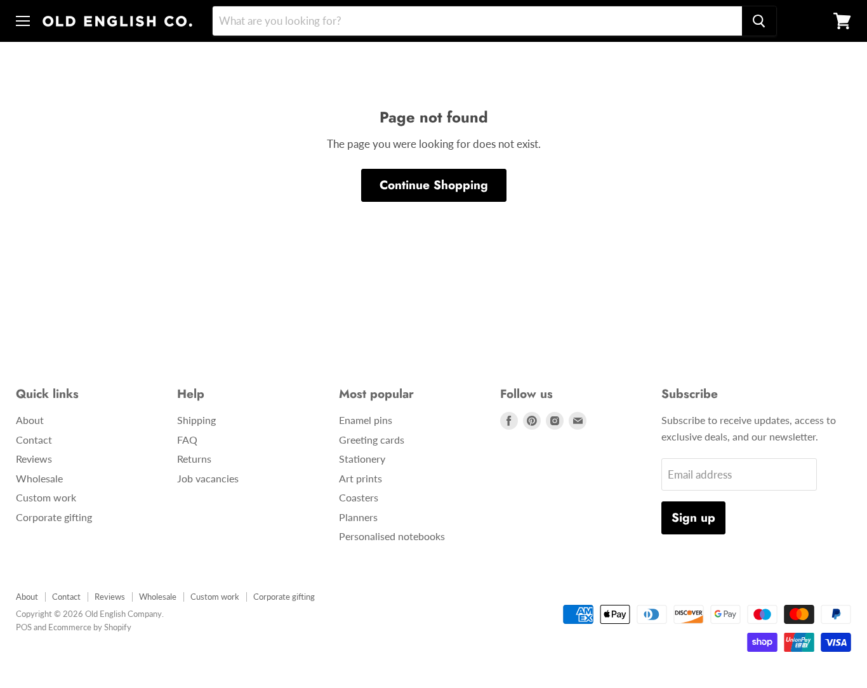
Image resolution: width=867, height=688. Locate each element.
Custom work (46, 497)
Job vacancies (208, 478)
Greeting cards (371, 439)
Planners (358, 517)
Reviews (34, 459)
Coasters (358, 497)
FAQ (187, 439)
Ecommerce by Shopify (89, 627)
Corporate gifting (54, 517)
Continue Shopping (434, 185)
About (30, 420)
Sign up (693, 517)
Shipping (196, 420)
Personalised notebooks (392, 536)
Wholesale (39, 478)
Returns (194, 459)
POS (24, 627)
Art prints (360, 478)
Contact (34, 439)
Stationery (362, 459)
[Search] (759, 21)
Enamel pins (365, 420)
